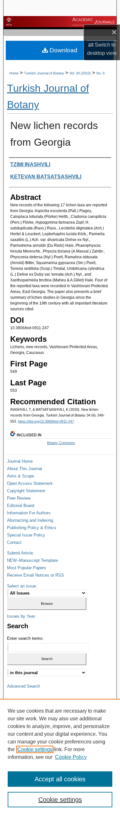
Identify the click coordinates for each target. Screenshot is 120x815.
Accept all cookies (60, 779)
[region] (60, 757)
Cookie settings (34, 749)
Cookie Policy (71, 757)
